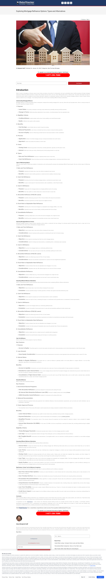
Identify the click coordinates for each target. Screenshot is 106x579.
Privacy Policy (5, 577)
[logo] (25, 1)
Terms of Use (11, 577)
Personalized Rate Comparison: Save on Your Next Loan (68, 546)
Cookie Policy (92, 565)
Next (88, 19)
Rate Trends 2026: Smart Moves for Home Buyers (66, 548)
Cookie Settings (92, 577)
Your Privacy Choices (26, 577)
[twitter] (65, 3)
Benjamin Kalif (21, 68)
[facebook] (62, 3)
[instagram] (68, 3)
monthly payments (66, 416)
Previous (84, 19)
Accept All (100, 577)
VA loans (68, 392)
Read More (18, 532)
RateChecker (30, 501)
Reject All (83, 577)
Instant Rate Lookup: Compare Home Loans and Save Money (69, 543)
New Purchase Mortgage (54, 68)
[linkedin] (71, 3)
